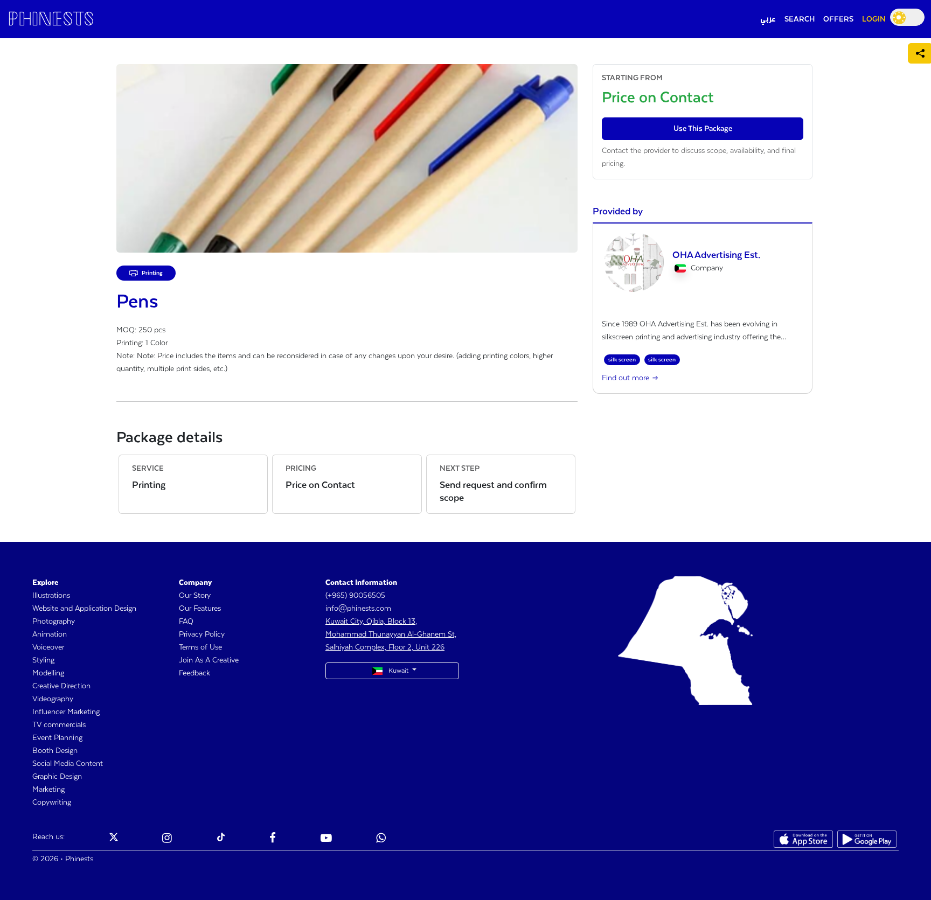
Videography (52, 699)
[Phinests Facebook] (272, 839)
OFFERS (838, 19)
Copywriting (51, 802)
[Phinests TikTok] (221, 839)
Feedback (194, 673)
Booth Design (55, 750)
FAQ (186, 621)
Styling (43, 660)
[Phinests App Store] (803, 839)
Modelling (48, 673)
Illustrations (51, 595)
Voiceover (48, 647)
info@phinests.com (358, 608)
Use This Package (702, 128)
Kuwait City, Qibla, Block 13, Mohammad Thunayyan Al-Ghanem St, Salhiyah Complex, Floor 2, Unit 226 (390, 634)
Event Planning (57, 738)
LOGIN (874, 19)
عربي (768, 19)
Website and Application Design (84, 608)
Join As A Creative (209, 660)
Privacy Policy (202, 634)
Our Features (200, 608)
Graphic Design (57, 776)
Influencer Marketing (66, 712)
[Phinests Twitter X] (113, 839)
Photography (53, 621)
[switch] (907, 17)
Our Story (195, 595)
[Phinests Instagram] (167, 839)
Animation (49, 634)
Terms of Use (200, 647)
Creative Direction (61, 686)
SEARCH (799, 19)
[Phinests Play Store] (867, 839)
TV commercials (59, 725)
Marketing (48, 789)
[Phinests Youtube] (326, 839)
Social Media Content (67, 763)
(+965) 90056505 (355, 595)
